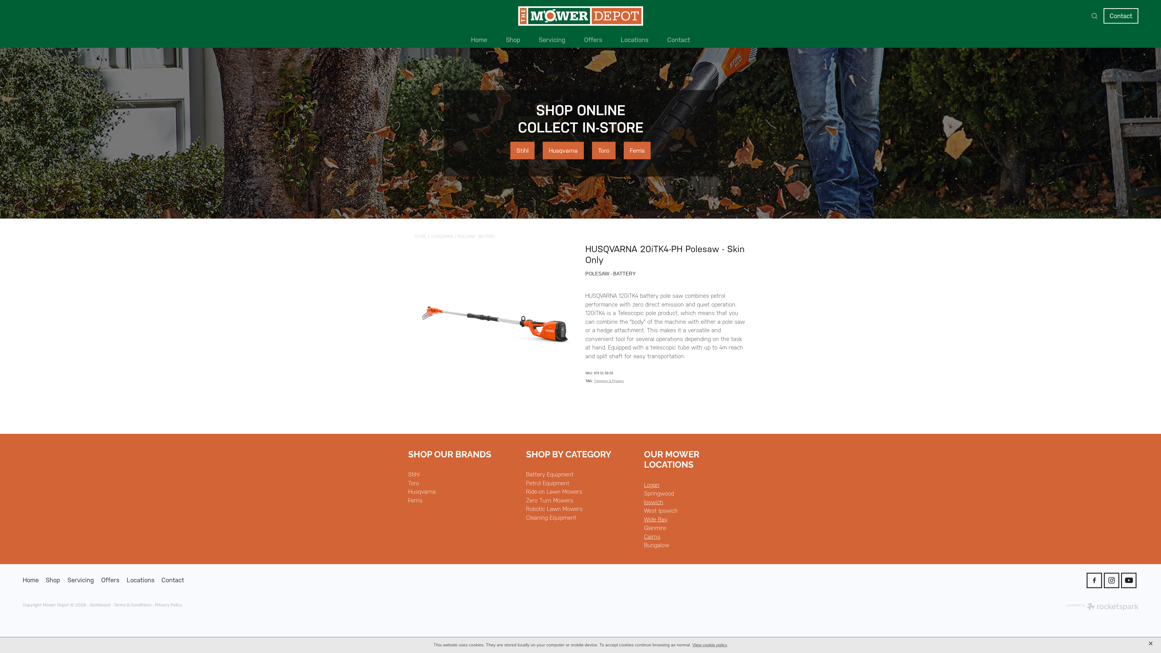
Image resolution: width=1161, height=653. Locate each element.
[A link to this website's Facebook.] (1094, 580)
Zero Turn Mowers (549, 500)
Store (420, 236)
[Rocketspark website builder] (1103, 607)
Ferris (415, 500)
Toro (413, 483)
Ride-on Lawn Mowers (554, 491)
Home (479, 40)
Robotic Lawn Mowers (554, 508)
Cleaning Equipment (551, 517)
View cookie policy (709, 644)
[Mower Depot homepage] (580, 16)
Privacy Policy (168, 605)
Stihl (414, 474)
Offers (593, 40)
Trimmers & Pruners (609, 381)
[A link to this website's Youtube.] (1129, 580)
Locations (635, 40)
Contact (1121, 16)
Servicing (552, 40)
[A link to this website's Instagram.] (1111, 580)
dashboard (100, 605)
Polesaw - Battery (476, 236)
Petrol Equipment (547, 483)
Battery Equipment (550, 474)
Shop (513, 40)
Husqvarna (442, 236)
